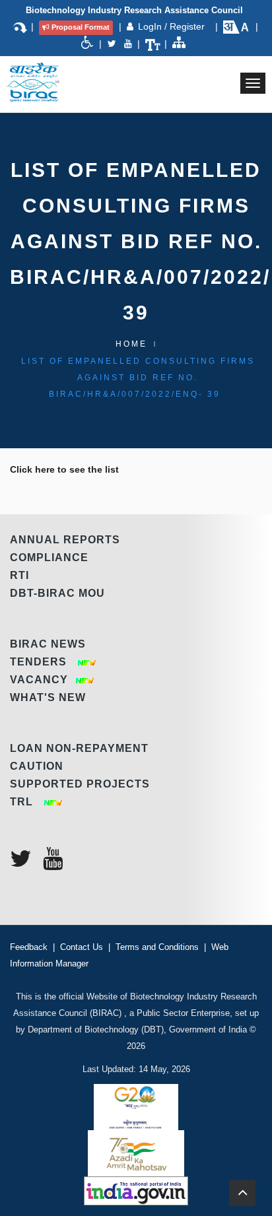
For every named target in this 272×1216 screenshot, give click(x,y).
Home (131, 344)
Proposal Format (80, 27)
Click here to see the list (64, 469)
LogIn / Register (172, 26)
